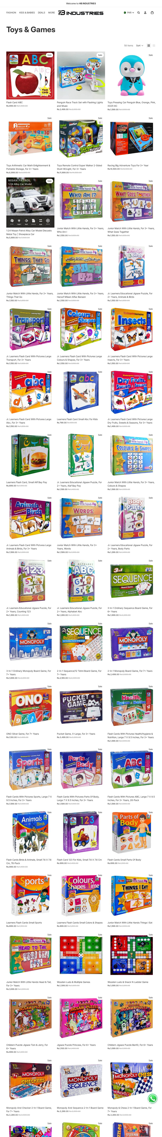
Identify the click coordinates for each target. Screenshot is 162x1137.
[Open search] (138, 12)
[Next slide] (100, 75)
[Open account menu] (145, 12)
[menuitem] (51, 12)
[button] (139, 45)
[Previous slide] (61, 75)
